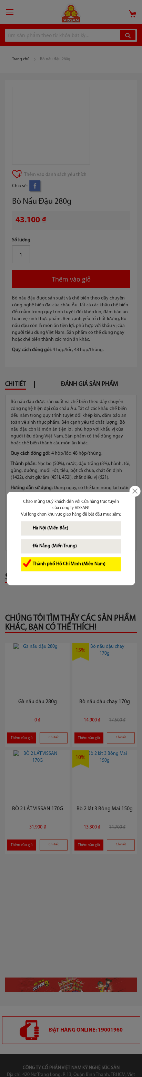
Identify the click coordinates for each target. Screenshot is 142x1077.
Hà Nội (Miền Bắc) (50, 528)
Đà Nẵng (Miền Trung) (55, 546)
